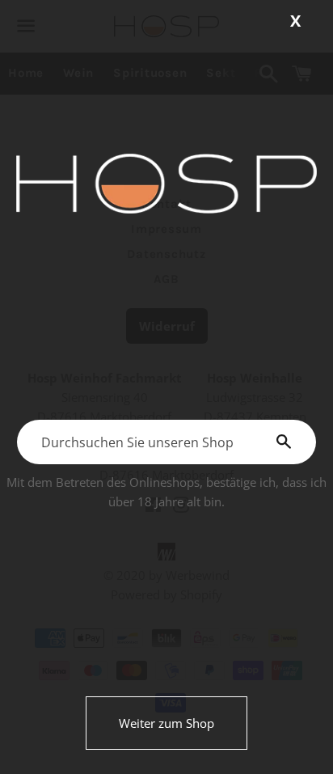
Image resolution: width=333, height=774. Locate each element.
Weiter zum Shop (166, 723)
